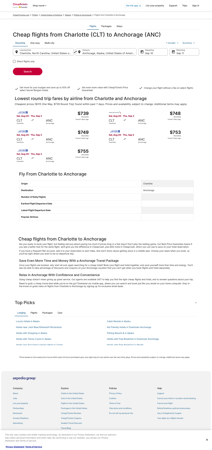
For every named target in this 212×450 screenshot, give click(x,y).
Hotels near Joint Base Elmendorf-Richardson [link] (39, 327)
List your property (155, 5)
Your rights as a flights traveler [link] (170, 418)
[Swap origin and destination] (75, 52)
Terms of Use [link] (114, 403)
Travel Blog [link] (66, 428)
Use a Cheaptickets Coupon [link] (169, 413)
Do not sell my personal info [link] (121, 413)
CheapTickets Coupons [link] (71, 418)
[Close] (207, 439)
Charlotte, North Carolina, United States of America (47, 53)
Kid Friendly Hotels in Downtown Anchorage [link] (129, 327)
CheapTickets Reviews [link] (71, 413)
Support (173, 5)
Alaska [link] (68, 15)
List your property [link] (20, 403)
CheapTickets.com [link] (21, 15)
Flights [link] (35, 15)
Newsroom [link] (17, 413)
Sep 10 (149, 53)
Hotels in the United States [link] (72, 393)
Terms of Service (33, 447)
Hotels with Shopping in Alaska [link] (31, 333)
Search (28, 71)
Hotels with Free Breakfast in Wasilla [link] (125, 344)
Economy (187, 43)
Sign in (195, 5)
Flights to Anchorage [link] (83, 15)
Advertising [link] (18, 423)
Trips (184, 5)
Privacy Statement (15, 447)
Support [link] (160, 393)
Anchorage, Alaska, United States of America (108, 53)
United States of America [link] (51, 15)
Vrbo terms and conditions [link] (120, 408)
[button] (106, 302)
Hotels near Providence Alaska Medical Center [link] (39, 344)
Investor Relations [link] (20, 418)
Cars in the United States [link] (72, 398)
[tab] (93, 26)
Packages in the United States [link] (74, 408)
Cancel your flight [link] (165, 403)
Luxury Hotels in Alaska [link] (28, 321)
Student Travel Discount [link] (71, 423)
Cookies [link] (112, 398)
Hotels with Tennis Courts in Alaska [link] (33, 339)
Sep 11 (180, 53)
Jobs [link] (15, 398)
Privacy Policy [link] (115, 393)
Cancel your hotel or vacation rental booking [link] (176, 398)
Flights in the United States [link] (72, 403)
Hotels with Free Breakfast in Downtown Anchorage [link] (133, 339)
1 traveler (171, 43)
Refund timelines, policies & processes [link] (173, 408)
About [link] (15, 393)
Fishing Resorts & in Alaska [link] (120, 333)
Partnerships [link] (18, 408)
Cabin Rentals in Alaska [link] (119, 321)
